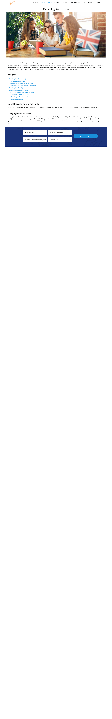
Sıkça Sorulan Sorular (17, 99)
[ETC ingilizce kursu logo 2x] (14, 2)
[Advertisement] (81, 84)
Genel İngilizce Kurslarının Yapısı (18, 90)
